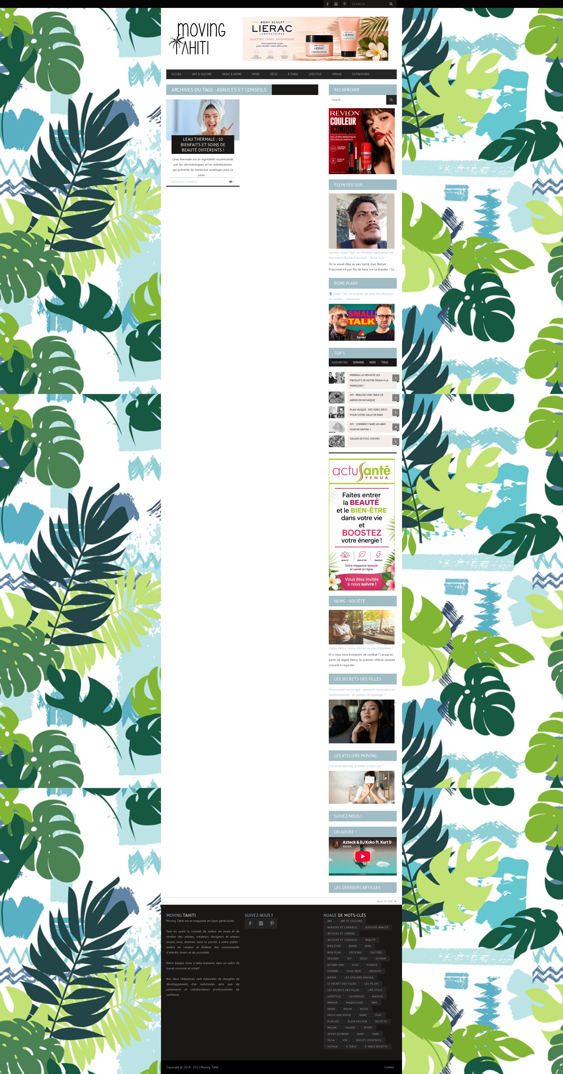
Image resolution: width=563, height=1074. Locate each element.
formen (332, 971)
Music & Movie (231, 74)
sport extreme (338, 1034)
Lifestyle (315, 74)
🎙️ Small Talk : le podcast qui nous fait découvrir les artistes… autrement (361, 296)
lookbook (356, 996)
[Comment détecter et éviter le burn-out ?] (362, 787)
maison (377, 996)
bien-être (334, 946)
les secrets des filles (343, 990)
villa (331, 1040)
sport (368, 1027)
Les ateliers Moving (355, 755)
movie (348, 1008)
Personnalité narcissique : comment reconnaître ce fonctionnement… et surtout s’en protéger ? (362, 692)
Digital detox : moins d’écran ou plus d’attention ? (361, 648)
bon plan (334, 952)
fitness (372, 964)
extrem (381, 958)
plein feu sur (357, 1021)
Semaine (358, 362)
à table (351, 1046)
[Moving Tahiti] (200, 38)
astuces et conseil (341, 933)
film (355, 964)
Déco (273, 74)
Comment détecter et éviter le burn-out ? (356, 766)
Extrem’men (360, 74)
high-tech (354, 971)
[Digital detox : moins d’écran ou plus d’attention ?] (362, 627)
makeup (332, 1002)
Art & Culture (202, 74)
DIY (349, 958)
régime (332, 1027)
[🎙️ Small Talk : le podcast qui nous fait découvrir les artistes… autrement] (362, 322)
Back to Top (385, 901)
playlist (333, 1021)
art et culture (351, 921)
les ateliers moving (359, 977)
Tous (384, 362)
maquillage (354, 1002)
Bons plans (346, 283)
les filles (372, 983)
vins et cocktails (368, 1040)
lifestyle (334, 996)
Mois (372, 362)
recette (381, 1021)
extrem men (335, 964)
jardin (331, 977)
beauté (371, 939)
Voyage (337, 74)
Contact (389, 1067)
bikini (353, 946)
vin (345, 1040)
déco (363, 958)
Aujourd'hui (339, 362)
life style (375, 990)
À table (293, 74)
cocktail (355, 952)
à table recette (376, 1046)
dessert (333, 958)
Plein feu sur (348, 184)
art (329, 921)
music (364, 1008)
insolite (375, 971)
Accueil (177, 74)
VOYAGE (332, 1046)
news (363, 1015)
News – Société (349, 601)
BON (368, 946)
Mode (256, 74)
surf (360, 1034)
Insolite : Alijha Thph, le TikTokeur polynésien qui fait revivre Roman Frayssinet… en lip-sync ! (361, 255)
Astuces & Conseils (184, 181)
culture (376, 952)
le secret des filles (341, 983)
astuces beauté (377, 927)
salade (350, 1027)
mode (331, 1008)
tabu (375, 1034)
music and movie (339, 1015)
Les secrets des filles (357, 679)
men (374, 1002)
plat (378, 1015)
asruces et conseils (342, 927)
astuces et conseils (342, 939)
